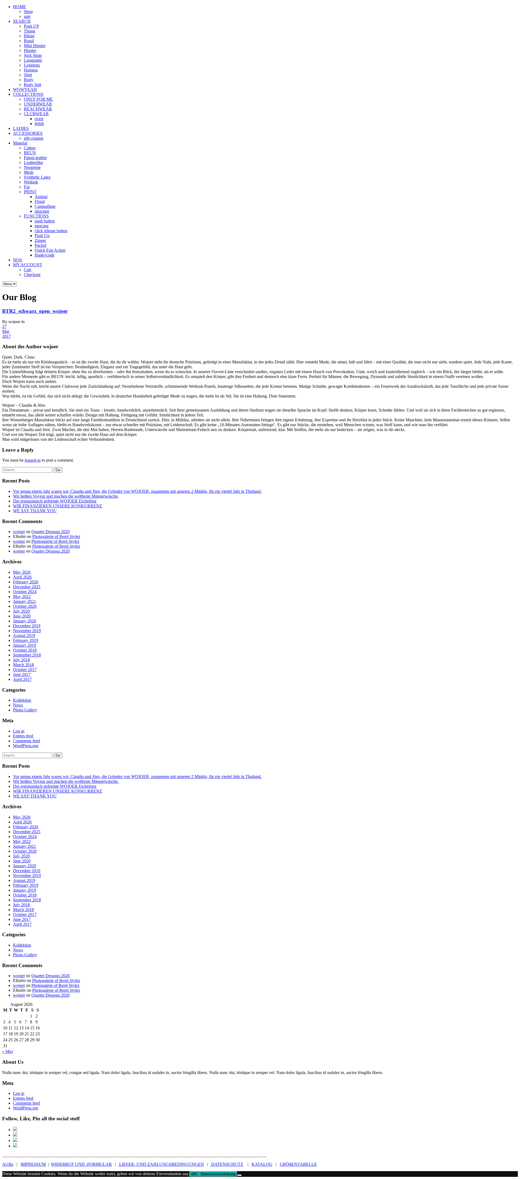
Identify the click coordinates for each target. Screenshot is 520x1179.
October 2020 (25, 606)
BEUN (30, 152)
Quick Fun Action (50, 250)
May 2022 (22, 596)
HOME (19, 6)
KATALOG (262, 1164)
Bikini (29, 36)
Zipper (40, 240)
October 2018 (25, 650)
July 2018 (21, 660)
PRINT (30, 191)
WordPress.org (25, 745)
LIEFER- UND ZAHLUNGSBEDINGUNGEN (161, 1164)
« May (7, 1051)
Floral (40, 201)
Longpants (33, 60)
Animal (41, 196)
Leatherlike (33, 162)
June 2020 (22, 616)
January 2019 (24, 645)
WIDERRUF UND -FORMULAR (81, 1164)
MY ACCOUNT (27, 264)
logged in (33, 460)
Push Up (42, 235)
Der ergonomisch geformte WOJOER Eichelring (54, 501)
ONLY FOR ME (38, 99)
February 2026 (25, 582)
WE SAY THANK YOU (35, 510)
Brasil (29, 40)
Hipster (30, 50)
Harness (31, 70)
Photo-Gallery (25, 710)
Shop (28, 11)
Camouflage (45, 206)
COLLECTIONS (28, 94)
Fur (27, 187)
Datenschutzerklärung (218, 1174)
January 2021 (24, 601)
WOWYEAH (25, 89)
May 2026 (22, 572)
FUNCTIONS (36, 216)
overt (39, 118)
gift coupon (33, 138)
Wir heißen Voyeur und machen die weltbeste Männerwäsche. (66, 496)
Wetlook (31, 182)
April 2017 (22, 679)
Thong (29, 31)
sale (27, 16)
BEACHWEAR (38, 109)
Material (20, 143)
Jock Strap (33, 55)
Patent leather (35, 157)
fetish (39, 123)
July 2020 (21, 611)
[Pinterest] (15, 1135)
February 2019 (25, 640)
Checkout (32, 274)
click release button (51, 230)
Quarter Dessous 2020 (50, 531)
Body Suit (32, 84)
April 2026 (22, 577)
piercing (41, 226)
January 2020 (24, 621)
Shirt (28, 75)
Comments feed (26, 740)
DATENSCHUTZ (226, 1164)
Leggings (32, 65)
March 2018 (23, 664)
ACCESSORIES (28, 133)
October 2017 (25, 669)
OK (194, 1174)
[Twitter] (15, 1140)
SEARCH (22, 21)
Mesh (28, 172)
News (18, 705)
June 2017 (22, 674)
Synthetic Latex (37, 177)
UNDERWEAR (38, 104)
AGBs (7, 1164)
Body (28, 79)
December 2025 (26, 586)
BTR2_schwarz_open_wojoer (35, 311)
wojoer (19, 531)
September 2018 (27, 655)
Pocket (40, 245)
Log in (18, 731)
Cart (27, 269)
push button (45, 221)
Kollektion (22, 700)
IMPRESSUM (33, 1164)
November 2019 (27, 630)
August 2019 (24, 635)
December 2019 (26, 625)
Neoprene (32, 167)
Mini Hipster (35, 45)
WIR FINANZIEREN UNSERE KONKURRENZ (57, 506)
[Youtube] (15, 1146)
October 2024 (25, 591)
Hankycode (44, 255)
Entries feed (23, 736)
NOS (17, 260)
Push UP (31, 26)
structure (42, 211)
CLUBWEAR (36, 113)
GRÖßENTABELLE (298, 1164)
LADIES (21, 128)
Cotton (29, 148)
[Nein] (239, 1175)
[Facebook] (15, 1129)
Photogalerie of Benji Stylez (56, 536)
